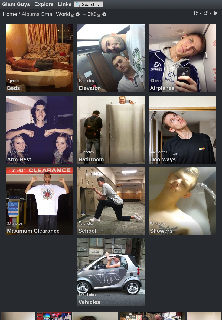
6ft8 (92, 14)
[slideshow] (215, 13)
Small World (55, 14)
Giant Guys (16, 4)
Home (10, 14)
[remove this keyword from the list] (75, 14)
